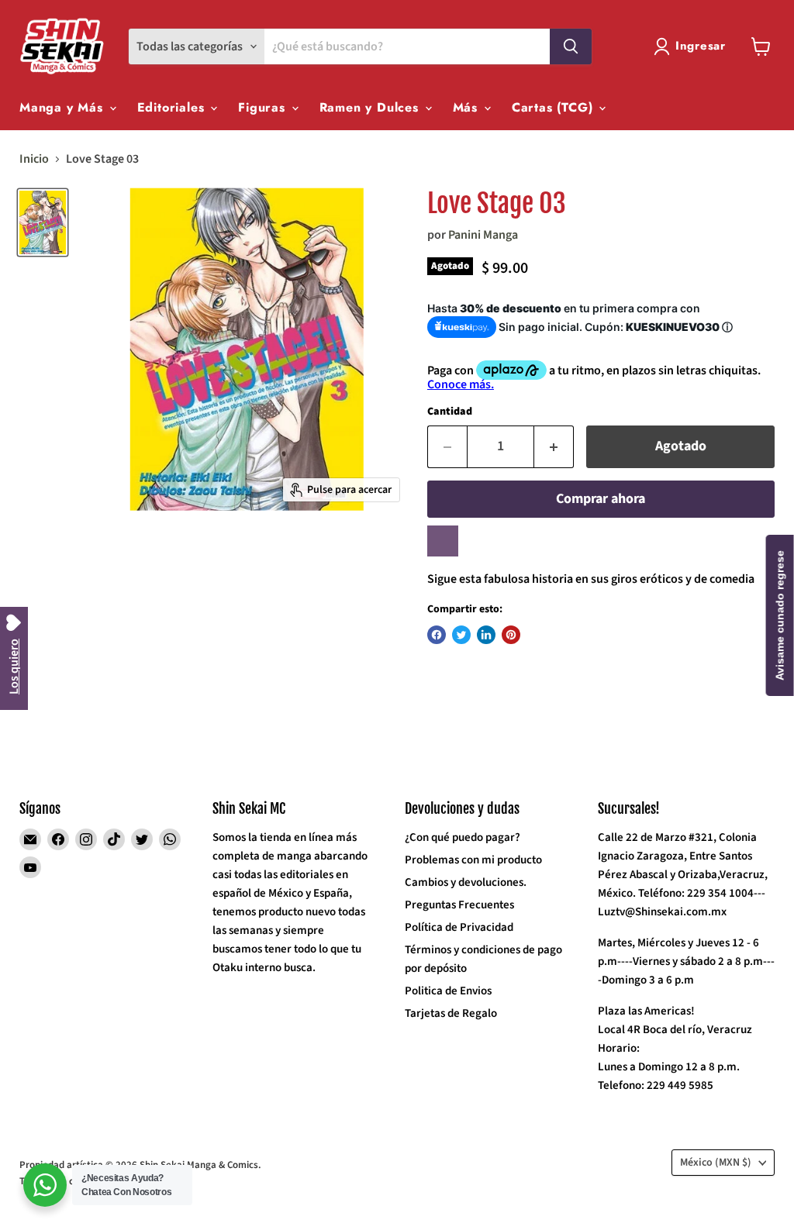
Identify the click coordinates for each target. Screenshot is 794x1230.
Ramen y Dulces (371, 107)
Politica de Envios (448, 991)
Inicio (34, 159)
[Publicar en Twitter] (461, 634)
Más (467, 107)
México (715, 1162)
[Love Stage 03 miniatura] (42, 222)
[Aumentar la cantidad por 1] (554, 447)
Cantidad (449, 411)
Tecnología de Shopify (66, 1181)
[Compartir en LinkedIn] (486, 634)
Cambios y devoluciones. (465, 882)
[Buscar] (571, 46)
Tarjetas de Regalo (451, 1013)
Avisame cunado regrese (780, 615)
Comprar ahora (600, 498)
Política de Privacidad (459, 927)
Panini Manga (483, 234)
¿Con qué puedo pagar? (462, 837)
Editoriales (173, 107)
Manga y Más (63, 107)
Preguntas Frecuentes (459, 905)
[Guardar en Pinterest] (511, 634)
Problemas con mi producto (473, 860)
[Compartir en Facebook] (436, 634)
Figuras (263, 107)
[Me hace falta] (442, 540)
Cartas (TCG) (554, 107)
